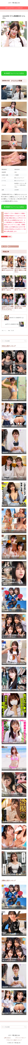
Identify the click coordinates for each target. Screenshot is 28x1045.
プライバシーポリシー (20, 1037)
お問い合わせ (7, 1037)
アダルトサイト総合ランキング (14, 1040)
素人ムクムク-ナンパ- (13, 246)
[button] (25, 341)
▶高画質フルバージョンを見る (14, 73)
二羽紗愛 (5, 246)
